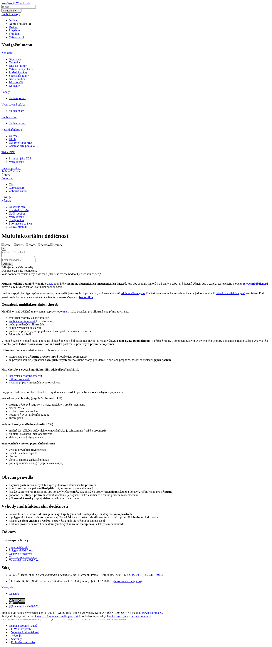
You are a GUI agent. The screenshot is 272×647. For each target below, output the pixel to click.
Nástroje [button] (6, 197)
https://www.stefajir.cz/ (127, 581)
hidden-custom (17, 123)
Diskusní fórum (18, 65)
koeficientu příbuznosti (22, 321)
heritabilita (86, 297)
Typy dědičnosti (18, 547)
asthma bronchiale (19, 379)
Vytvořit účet (16, 37)
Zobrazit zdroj (17, 187)
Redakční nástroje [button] (11, 129)
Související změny (19, 210)
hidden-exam (16, 110)
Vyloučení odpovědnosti (25, 632)
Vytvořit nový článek (21, 69)
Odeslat (7, 263)
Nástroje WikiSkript (20, 142)
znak (50, 283)
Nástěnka (14, 62)
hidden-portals (17, 98)
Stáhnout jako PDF (20, 158)
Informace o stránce (20, 223)
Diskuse (13, 27)
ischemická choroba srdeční (25, 375)
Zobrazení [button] (7, 178)
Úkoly (12, 139)
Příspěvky (15, 30)
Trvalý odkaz (16, 220)
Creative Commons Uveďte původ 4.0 (57, 616)
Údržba (13, 135)
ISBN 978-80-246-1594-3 (147, 574)
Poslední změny (18, 72)
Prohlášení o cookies (23, 642)
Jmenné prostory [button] (11, 168)
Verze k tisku (16, 161)
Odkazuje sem (17, 206)
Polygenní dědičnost (21, 550)
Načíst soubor (17, 79)
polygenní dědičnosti (255, 283)
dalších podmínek (141, 616)
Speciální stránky (19, 75)
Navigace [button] (7, 52)
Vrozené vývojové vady (23, 557)
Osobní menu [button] (9, 117)
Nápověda (15, 59)
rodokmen (62, 311)
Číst (11, 184)
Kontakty (14, 85)
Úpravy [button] (5, 174)
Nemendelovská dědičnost (24, 560)
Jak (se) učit (16, 82)
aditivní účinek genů (133, 293)
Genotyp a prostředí (20, 553)
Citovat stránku (18, 226)
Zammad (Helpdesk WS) (23, 145)
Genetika (14, 593)
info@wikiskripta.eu (150, 612)
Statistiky (16, 639)
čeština (13, 20)
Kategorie (7, 587)
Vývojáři (16, 635)
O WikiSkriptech (21, 629)
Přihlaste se (9, 10)
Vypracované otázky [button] (13, 104)
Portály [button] (5, 92)
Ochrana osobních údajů (23, 625)
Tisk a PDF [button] (8, 152)
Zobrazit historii (18, 191)
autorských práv (118, 616)
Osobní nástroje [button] (10, 14)
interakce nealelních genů (230, 293)
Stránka (5, 171)
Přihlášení (14, 33)
